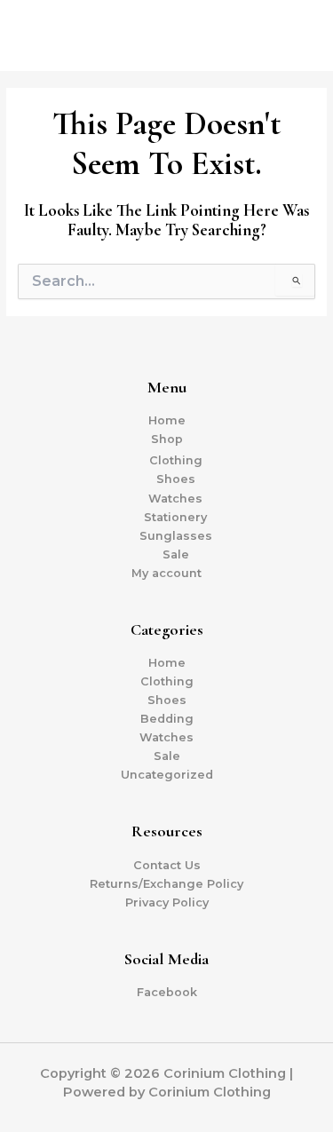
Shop (167, 439)
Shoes (175, 479)
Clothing (175, 460)
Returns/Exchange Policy (166, 884)
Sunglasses (175, 535)
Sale (176, 554)
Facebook (167, 992)
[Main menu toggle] (297, 35)
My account (166, 573)
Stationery (175, 517)
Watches (175, 498)
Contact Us (167, 865)
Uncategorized (167, 774)
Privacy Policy (167, 902)
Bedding (167, 718)
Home (167, 420)
